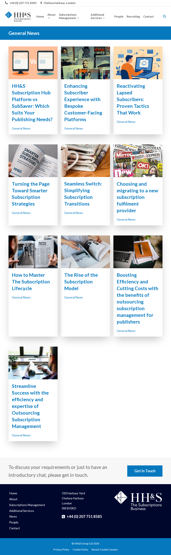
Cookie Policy (80, 549)
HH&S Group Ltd (83, 543)
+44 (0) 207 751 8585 (23, 3)
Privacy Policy (61, 549)
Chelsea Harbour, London (59, 3)
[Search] (164, 16)
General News (21, 128)
